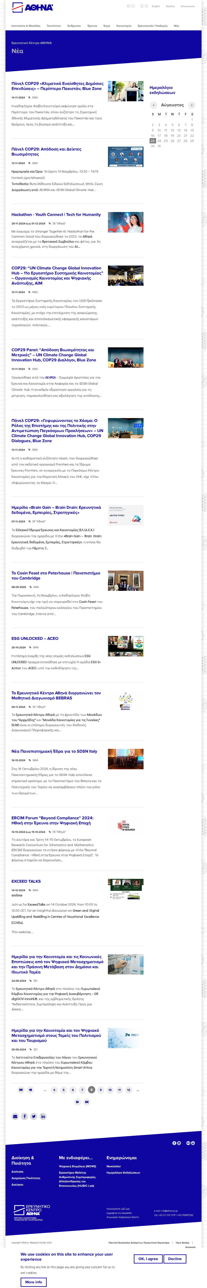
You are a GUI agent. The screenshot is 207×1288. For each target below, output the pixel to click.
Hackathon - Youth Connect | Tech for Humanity (56, 214)
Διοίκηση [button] (17, 1171)
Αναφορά (190, 1247)
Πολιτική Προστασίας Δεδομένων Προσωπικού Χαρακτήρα (139, 1242)
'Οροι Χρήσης (182, 1242)
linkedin (133, 6)
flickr (142, 6)
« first (21, 1090)
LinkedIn (43, 1116)
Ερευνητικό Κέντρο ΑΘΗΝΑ (32, 43)
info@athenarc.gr (169, 1210)
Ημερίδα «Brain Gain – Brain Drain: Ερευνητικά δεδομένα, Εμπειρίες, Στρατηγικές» (56, 510)
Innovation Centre (32, 7)
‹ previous (30, 1090)
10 (110, 1090)
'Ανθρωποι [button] (74, 26)
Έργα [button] (107, 26)
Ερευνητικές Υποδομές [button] (153, 26)
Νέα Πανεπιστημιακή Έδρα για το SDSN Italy (54, 751)
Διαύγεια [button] (17, 1184)
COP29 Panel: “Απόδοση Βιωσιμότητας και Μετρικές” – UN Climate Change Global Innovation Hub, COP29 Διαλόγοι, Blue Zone (54, 355)
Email (15, 1116)
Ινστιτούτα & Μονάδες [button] (25, 26)
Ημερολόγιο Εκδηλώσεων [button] (123, 1172)
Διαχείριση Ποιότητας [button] (26, 1178)
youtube (146, 6)
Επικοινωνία (187, 6)
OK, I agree (148, 1258)
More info (33, 1282)
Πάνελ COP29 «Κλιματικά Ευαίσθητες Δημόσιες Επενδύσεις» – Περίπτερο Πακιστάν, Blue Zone (58, 86)
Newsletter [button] (114, 1166)
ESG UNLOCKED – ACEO (35, 638)
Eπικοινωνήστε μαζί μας (118, 1208)
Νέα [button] (176, 26)
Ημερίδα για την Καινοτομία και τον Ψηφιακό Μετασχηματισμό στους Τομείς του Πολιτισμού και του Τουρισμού (56, 1035)
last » (87, 1102)
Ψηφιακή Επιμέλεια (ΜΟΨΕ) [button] (77, 1166)
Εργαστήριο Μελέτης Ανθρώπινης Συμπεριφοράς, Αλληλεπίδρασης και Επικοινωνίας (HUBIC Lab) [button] (77, 1179)
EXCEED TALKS (26, 881)
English (156, 6)
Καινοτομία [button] (123, 26)
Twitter (33, 1116)
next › (77, 1102)
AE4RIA (51, 377)
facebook (129, 6)
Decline (175, 1258)
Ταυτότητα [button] (54, 26)
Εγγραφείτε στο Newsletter (120, 1212)
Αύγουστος (172, 105)
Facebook (24, 1116)
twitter (137, 6)
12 (128, 1090)
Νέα (17, 51)
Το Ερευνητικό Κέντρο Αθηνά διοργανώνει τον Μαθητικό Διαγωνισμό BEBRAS (56, 695)
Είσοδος (170, 6)
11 (119, 1090)
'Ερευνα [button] (92, 26)
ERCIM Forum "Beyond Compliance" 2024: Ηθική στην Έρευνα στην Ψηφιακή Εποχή (52, 820)
